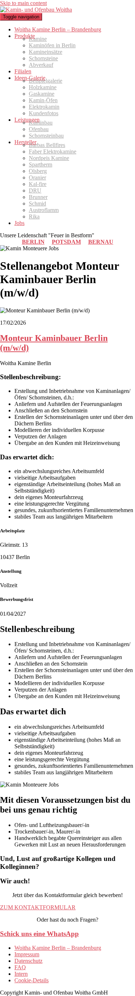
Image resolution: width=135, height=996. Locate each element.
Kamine (38, 39)
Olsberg (38, 171)
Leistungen (27, 120)
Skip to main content (23, 3)
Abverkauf (41, 65)
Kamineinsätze (45, 52)
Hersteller (25, 142)
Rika (34, 216)
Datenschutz (28, 961)
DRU (35, 190)
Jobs (19, 223)
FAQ (20, 967)
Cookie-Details (31, 980)
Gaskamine (41, 94)
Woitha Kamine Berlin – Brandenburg (57, 29)
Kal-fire (37, 184)
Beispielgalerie (45, 81)
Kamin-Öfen (43, 100)
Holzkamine (43, 87)
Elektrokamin (44, 107)
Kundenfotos (43, 113)
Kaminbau (41, 123)
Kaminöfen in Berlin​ (52, 45)
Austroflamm (44, 210)
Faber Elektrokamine (52, 151)
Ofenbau (39, 129)
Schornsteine (43, 58)
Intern (21, 974)
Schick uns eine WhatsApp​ (39, 933)
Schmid (37, 203)
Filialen (22, 71)
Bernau (100, 242)
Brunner (38, 197)
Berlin (33, 242)
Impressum (26, 954)
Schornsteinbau (46, 136)
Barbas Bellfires (47, 145)
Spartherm (40, 164)
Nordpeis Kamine (49, 158)
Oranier (37, 177)
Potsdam (66, 242)
